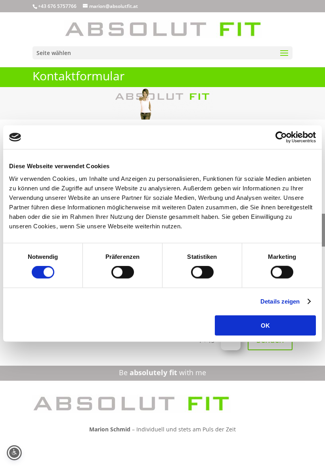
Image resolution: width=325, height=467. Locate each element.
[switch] (122, 272)
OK (265, 325)
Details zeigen (280, 301)
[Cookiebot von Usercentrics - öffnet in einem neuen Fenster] (281, 137)
